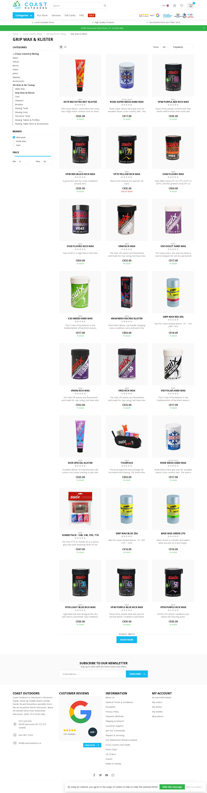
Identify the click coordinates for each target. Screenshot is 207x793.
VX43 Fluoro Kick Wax (80, 246)
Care (17, 96)
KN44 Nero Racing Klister (127, 318)
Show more (126, 639)
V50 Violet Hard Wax (173, 246)
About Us (110, 697)
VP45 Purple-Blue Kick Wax (127, 607)
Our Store (42, 15)
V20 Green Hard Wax (80, 318)
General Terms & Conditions (119, 702)
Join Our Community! (115, 730)
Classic (16, 61)
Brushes (19, 104)
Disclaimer (111, 706)
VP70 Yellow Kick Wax (126, 174)
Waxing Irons (21, 112)
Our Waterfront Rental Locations (121, 739)
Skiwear (16, 77)
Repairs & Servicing (115, 735)
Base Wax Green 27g (173, 533)
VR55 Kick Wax (126, 390)
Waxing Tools (21, 108)
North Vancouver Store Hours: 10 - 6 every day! (102, 28)
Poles (15, 69)
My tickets (157, 706)
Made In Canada (113, 763)
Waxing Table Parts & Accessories (31, 123)
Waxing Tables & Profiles (27, 119)
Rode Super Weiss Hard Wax (127, 101)
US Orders (111, 754)
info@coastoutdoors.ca (30, 743)
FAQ (81, 15)
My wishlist (157, 711)
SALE (91, 15)
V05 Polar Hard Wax (173, 390)
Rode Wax (21, 141)
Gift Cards (70, 15)
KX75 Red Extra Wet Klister (80, 101)
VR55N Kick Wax (80, 390)
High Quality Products (104, 22)
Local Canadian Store (44, 22)
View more (90, 745)
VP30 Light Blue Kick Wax (80, 607)
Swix (18, 145)
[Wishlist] (181, 5)
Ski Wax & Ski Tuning (56, 34)
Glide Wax (20, 88)
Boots (16, 65)
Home (15, 34)
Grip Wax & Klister (79, 34)
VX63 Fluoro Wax (173, 174)
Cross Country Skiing (32, 34)
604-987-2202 (26, 735)
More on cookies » (194, 787)
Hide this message (172, 786)
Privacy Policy (112, 711)
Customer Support (114, 725)
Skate (15, 57)
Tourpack (127, 462)
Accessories (18, 81)
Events (109, 759)
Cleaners (19, 100)
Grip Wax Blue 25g (127, 533)
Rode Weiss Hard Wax (173, 462)
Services (56, 15)
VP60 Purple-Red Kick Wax (173, 101)
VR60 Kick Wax (126, 246)
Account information (161, 697)
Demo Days (111, 749)
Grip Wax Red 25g (173, 316)
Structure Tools (22, 116)
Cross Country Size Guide (118, 744)
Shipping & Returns (115, 721)
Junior (15, 73)
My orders (157, 702)
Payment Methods (115, 716)
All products (157, 716)
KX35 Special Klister (80, 462)
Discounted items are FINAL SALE (164, 22)
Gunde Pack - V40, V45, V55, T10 (80, 535)
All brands (21, 137)
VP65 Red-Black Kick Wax (80, 174)
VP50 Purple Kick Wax (173, 607)
